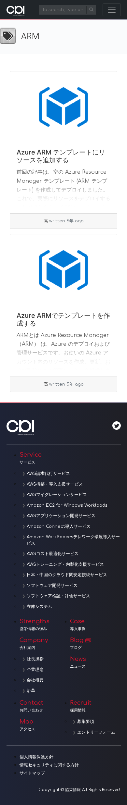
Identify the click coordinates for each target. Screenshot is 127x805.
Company (34, 643)
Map (27, 725)
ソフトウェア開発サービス (52, 585)
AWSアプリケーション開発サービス (61, 516)
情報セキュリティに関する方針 (49, 765)
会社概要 (35, 680)
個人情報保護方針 (36, 757)
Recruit (81, 706)
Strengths (34, 624)
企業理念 (35, 669)
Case (78, 624)
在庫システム (39, 606)
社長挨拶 (35, 659)
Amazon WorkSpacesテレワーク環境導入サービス (73, 540)
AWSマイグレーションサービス (57, 494)
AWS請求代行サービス (48, 473)
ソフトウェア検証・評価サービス (58, 596)
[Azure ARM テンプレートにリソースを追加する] (63, 106)
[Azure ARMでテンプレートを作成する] (63, 269)
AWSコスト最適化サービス (52, 553)
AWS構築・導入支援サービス (55, 484)
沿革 (31, 690)
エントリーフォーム (96, 732)
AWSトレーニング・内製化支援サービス (65, 564)
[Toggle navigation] (112, 9)
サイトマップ (32, 773)
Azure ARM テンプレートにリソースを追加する (61, 156)
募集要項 (85, 721)
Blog (76, 643)
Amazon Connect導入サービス (59, 526)
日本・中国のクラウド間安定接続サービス (67, 575)
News (78, 662)
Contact (31, 706)
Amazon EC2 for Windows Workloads (67, 505)
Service (31, 458)
